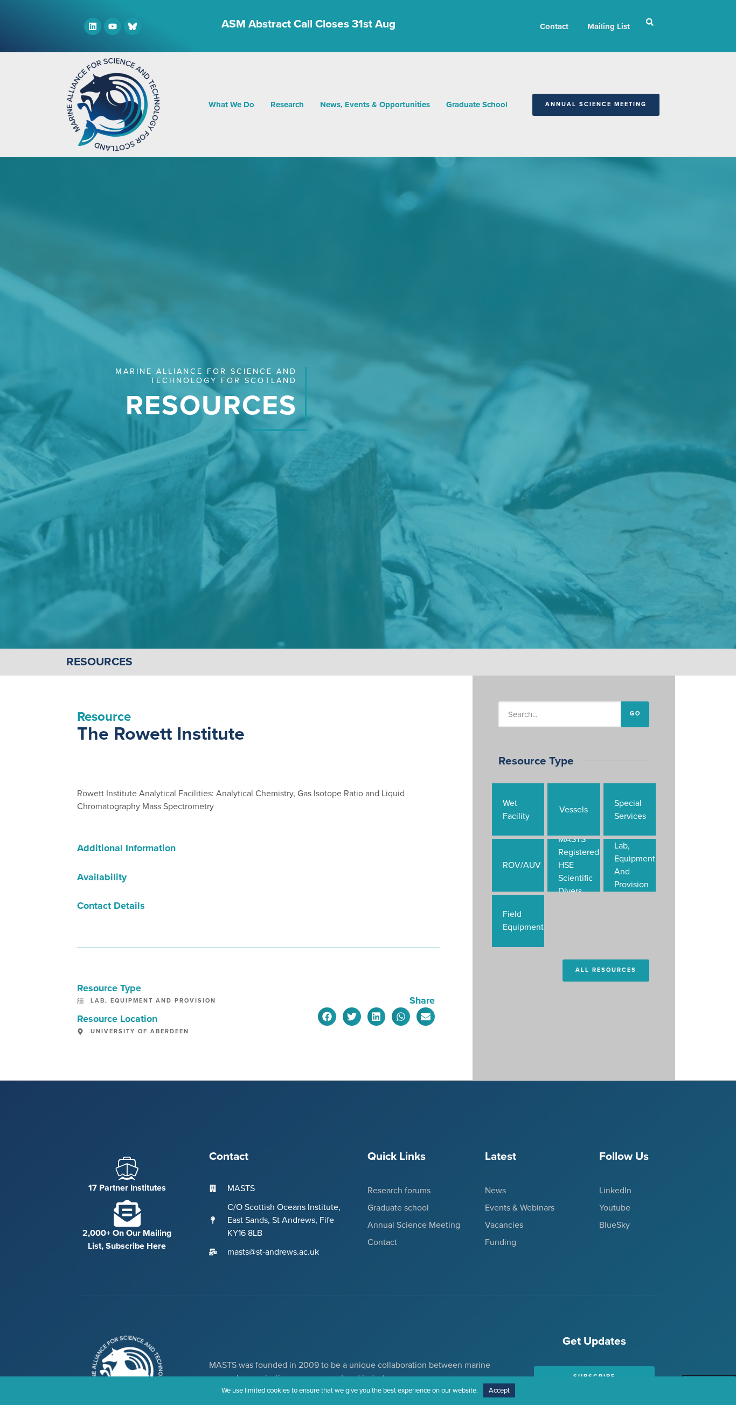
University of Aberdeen (140, 1031)
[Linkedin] (92, 26)
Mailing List (608, 26)
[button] (650, 22)
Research (287, 104)
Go (635, 713)
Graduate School (477, 104)
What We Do (231, 104)
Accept (499, 1390)
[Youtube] (112, 26)
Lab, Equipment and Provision (153, 1000)
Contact (554, 26)
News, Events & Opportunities (375, 104)
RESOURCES (99, 662)
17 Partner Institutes (127, 1188)
